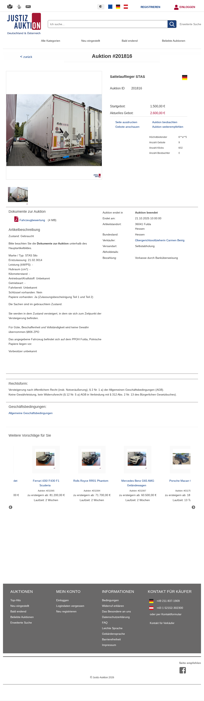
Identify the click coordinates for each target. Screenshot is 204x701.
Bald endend (130, 40)
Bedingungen (110, 600)
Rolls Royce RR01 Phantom (90, 480)
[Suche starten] (172, 24)
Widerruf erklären (113, 605)
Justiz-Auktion (102, 677)
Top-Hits (15, 600)
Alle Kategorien (50, 40)
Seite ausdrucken (126, 122)
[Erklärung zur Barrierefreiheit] (28, 7)
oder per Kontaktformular (165, 614)
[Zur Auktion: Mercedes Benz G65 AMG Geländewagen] (137, 461)
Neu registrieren (66, 611)
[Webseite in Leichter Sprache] (10, 7)
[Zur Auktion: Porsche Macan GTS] (183, 461)
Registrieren (150, 7)
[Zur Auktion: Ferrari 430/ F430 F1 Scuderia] (46, 461)
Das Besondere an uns (116, 611)
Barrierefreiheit (111, 639)
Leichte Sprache (112, 628)
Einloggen (187, 7)
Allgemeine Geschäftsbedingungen (31, 413)
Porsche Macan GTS (182, 480)
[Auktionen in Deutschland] (118, 7)
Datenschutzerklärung (116, 617)
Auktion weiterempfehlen (167, 126)
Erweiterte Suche (190, 24)
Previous (11, 507)
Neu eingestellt (90, 40)
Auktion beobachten (164, 122)
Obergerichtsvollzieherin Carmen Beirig (159, 240)
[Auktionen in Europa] (110, 7)
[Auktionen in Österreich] (125, 7)
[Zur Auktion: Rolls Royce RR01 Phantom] (92, 461)
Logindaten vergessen (70, 605)
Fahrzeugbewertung (32, 220)
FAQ (105, 622)
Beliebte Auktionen (173, 40)
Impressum (109, 645)
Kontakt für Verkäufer (162, 623)
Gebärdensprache (113, 633)
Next (193, 507)
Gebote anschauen (127, 126)
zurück (27, 56)
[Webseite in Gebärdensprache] (19, 7)
